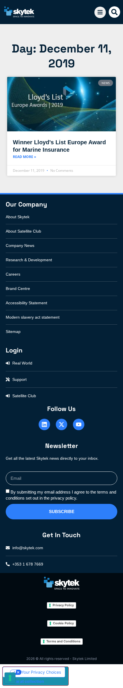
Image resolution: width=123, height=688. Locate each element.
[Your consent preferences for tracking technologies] (10, 678)
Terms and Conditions (63, 641)
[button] (114, 12)
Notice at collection (25, 681)
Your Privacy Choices (41, 672)
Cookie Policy (63, 623)
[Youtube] (78, 424)
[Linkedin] (44, 424)
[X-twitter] (61, 424)
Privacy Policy (63, 605)
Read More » (24, 156)
